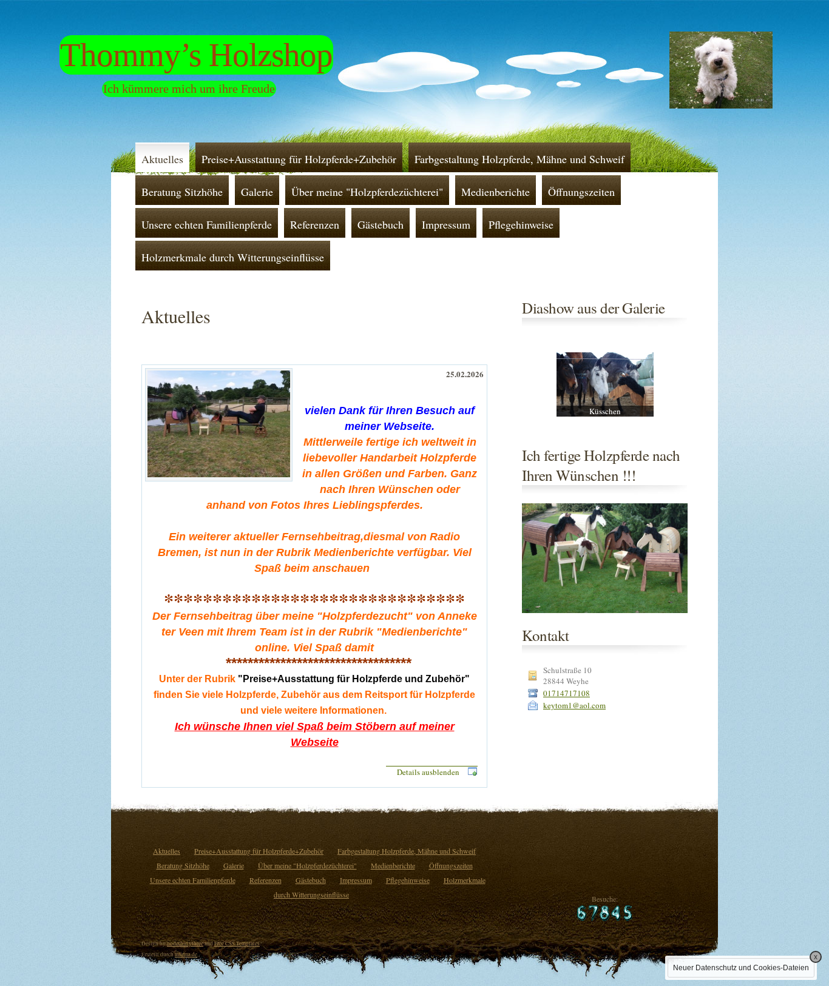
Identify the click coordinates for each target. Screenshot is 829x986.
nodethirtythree (185, 943)
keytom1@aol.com (574, 705)
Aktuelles (162, 159)
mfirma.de (186, 954)
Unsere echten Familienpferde (206, 224)
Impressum (446, 224)
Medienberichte (495, 191)
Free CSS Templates (237, 943)
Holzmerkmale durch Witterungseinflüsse (232, 257)
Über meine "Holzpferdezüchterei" (367, 191)
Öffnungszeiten (581, 191)
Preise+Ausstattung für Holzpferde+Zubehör (298, 159)
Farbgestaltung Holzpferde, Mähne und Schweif (519, 159)
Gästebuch (380, 224)
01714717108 (566, 693)
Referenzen (314, 224)
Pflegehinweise (521, 224)
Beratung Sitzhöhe (182, 191)
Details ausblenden (428, 771)
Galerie (257, 191)
